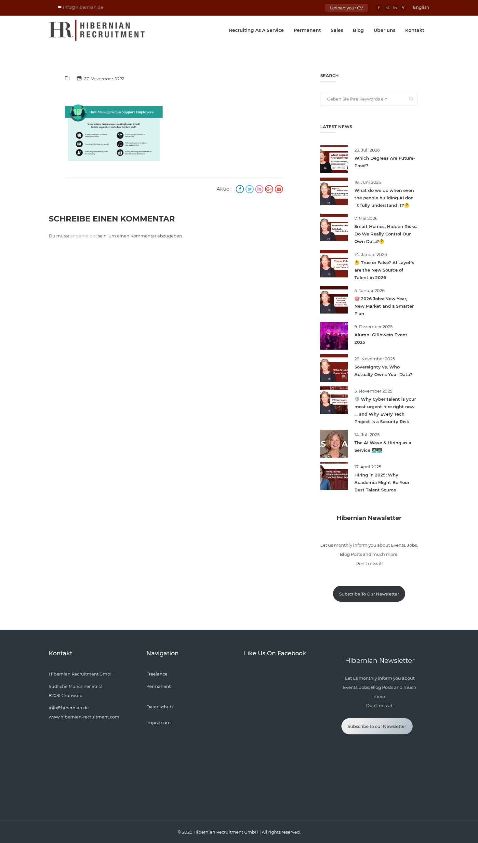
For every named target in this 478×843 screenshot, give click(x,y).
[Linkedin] (395, 7)
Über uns (384, 30)
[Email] (279, 189)
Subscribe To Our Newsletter (369, 593)
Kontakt (414, 30)
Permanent (307, 30)
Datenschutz (160, 706)
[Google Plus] (270, 189)
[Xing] (403, 7)
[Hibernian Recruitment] (97, 30)
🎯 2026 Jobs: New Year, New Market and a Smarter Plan (384, 306)
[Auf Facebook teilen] (241, 189)
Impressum (158, 722)
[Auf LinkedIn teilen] (260, 189)
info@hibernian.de (83, 7)
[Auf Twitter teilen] (250, 189)
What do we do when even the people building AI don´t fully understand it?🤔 (384, 198)
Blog (358, 30)
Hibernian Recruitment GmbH (226, 832)
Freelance (156, 673)
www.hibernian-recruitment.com (84, 716)
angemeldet (83, 235)
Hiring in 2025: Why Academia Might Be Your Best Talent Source (381, 482)
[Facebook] (379, 7)
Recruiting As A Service (256, 30)
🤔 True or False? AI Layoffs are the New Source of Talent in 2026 (384, 270)
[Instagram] (387, 7)
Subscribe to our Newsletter (377, 726)
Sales (337, 30)
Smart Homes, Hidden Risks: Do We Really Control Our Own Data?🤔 (385, 234)
